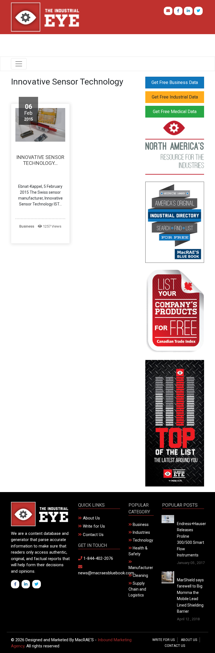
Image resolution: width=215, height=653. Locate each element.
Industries (141, 532)
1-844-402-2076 (97, 558)
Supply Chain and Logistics (137, 589)
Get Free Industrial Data (175, 97)
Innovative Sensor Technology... (40, 160)
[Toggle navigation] (19, 63)
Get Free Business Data (174, 82)
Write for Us (93, 526)
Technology (142, 540)
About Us (91, 518)
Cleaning (140, 575)
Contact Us (93, 534)
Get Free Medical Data (175, 111)
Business (26, 226)
